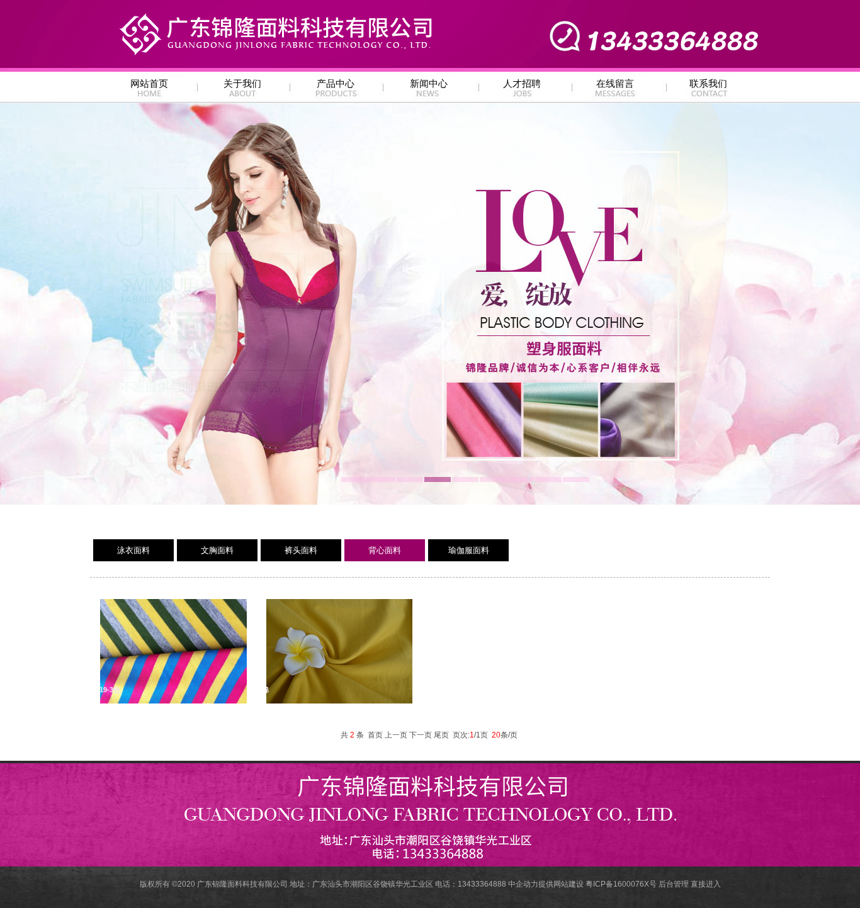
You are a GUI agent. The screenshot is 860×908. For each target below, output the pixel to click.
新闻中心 (429, 84)
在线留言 (615, 84)
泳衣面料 (133, 550)
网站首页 (149, 84)
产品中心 (335, 84)
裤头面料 (301, 550)
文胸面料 (217, 550)
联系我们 (708, 84)
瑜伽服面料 (468, 550)
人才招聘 (522, 84)
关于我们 (242, 84)
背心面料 (384, 550)
